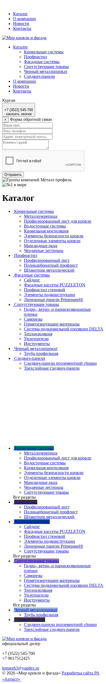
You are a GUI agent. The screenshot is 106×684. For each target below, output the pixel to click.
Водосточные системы (45, 226)
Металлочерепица (40, 216)
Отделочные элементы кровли (52, 240)
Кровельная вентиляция (46, 231)
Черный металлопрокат (45, 71)
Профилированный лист (47, 260)
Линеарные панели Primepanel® (53, 299)
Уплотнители (36, 338)
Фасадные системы (42, 61)
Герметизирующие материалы (52, 324)
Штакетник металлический (49, 270)
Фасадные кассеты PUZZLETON (54, 285)
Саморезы (33, 319)
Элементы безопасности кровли (53, 236)
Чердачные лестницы (43, 250)
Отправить (13, 175)
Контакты (22, 28)
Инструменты (37, 343)
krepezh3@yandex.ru (20, 668)
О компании (24, 18)
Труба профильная (41, 353)
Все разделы (24, 497)
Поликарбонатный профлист (51, 265)
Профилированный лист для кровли (57, 221)
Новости (21, 23)
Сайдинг (32, 280)
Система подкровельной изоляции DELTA (63, 329)
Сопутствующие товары (46, 66)
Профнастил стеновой (44, 289)
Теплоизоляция (38, 334)
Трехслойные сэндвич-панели (52, 368)
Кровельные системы (44, 52)
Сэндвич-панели (39, 76)
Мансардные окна (40, 245)
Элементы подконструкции (49, 294)
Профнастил (35, 56)
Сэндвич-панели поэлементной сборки (60, 363)
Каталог (20, 13)
